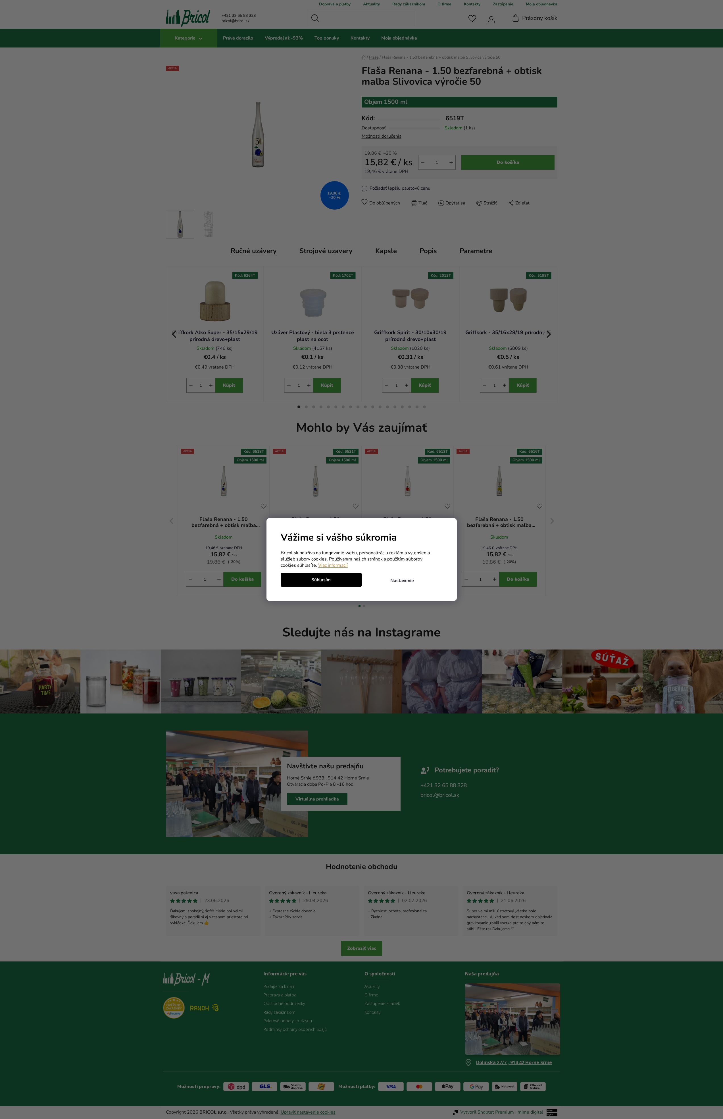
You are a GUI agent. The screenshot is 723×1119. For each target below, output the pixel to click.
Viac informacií (333, 565)
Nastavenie (402, 581)
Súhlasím (321, 580)
